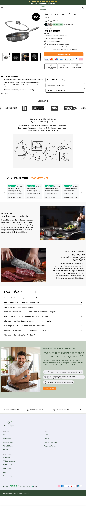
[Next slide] (81, 192)
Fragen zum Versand (50, 446)
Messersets (7, 435)
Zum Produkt (50, 388)
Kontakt (46, 435)
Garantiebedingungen (9, 476)
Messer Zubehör (8, 442)
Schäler (5, 450)
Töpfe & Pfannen (8, 446)
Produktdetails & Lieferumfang (56, 80)
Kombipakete (7, 438)
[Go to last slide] (5, 192)
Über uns (46, 438)
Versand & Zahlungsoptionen (55, 85)
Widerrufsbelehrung (9, 461)
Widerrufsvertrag (8, 465)
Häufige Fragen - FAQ (50, 442)
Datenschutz (7, 468)
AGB (4, 472)
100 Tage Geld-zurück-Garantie (56, 90)
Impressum (6, 457)
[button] (83, 8)
